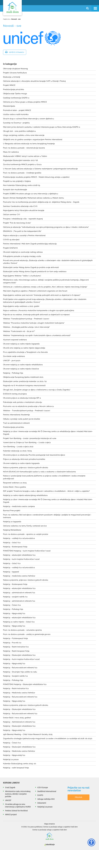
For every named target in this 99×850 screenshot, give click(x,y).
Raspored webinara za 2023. (15, 483)
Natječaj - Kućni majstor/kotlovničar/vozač (21, 659)
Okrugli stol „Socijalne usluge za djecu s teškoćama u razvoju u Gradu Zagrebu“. (37, 390)
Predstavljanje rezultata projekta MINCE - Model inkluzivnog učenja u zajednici (36, 177)
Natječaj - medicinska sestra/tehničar (19, 576)
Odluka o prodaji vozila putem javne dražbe (21, 419)
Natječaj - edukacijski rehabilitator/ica (19, 555)
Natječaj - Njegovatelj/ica (14, 613)
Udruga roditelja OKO (46, 799)
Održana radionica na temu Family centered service (25, 526)
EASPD (40, 795)
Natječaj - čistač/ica (11, 542)
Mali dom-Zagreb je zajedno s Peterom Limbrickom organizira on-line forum (35, 291)
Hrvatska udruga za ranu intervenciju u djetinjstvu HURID (18, 805)
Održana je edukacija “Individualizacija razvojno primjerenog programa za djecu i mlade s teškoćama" (46, 227)
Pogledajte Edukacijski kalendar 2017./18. (20, 160)
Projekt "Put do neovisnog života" (17, 223)
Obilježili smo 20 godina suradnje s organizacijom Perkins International (32, 139)
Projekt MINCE (9, 85)
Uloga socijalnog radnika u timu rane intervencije (23, 135)
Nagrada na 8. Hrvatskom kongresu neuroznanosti (24, 385)
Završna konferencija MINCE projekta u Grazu (22, 164)
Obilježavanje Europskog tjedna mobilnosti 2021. (23, 377)
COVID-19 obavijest (11, 240)
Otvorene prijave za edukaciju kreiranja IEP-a (22, 398)
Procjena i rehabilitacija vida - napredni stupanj (23, 219)
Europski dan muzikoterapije (15, 189)
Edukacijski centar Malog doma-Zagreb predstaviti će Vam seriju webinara (34, 271)
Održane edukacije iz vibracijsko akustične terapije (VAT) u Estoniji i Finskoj (34, 81)
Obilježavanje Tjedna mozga (15, 94)
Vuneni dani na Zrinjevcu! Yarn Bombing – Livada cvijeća (27, 442)
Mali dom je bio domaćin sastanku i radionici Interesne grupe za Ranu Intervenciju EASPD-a (41, 127)
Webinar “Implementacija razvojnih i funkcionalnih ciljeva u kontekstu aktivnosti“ (37, 335)
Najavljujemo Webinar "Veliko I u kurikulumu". (22, 276)
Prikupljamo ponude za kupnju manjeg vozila (22, 256)
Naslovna (6, 19)
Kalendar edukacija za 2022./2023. (17, 451)
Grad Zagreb (10, 787)
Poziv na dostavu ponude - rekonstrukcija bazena (24, 148)
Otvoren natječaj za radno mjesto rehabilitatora (23, 365)
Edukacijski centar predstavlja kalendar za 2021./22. (25, 381)
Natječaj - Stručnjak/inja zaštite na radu (20, 672)
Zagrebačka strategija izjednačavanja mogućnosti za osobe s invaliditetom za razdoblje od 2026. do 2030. (48, 738)
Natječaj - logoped (11, 572)
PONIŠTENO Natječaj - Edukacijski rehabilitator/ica (24, 684)
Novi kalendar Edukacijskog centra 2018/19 (21, 185)
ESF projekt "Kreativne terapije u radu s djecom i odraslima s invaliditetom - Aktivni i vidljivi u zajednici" (46, 491)
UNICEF (8, 800)
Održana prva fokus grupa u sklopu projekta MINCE (25, 102)
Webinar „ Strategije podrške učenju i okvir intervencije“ (26, 327)
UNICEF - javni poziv (11, 360)
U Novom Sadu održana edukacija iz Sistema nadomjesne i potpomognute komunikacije (40, 169)
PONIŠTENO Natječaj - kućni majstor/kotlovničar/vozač (27, 551)
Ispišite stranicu (16, 52)
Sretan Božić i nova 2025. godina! (17, 718)
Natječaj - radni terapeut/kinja (16, 768)
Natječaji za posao (11, 759)
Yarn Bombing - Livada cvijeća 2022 (18, 447)
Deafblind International (46, 791)
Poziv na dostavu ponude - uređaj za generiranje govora (26, 634)
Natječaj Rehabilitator (12, 530)
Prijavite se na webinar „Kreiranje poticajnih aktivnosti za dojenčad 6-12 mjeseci (36, 315)
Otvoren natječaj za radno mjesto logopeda (21, 344)
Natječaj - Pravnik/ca (12, 643)
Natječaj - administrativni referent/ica (19, 593)
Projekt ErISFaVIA (10, 248)
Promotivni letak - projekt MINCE (17, 110)
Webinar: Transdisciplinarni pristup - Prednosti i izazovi (26, 319)
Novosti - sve (15, 19)
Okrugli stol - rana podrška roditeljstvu (19, 131)
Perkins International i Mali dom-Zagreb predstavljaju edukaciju (30, 244)
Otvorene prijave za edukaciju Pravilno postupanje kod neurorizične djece (34, 455)
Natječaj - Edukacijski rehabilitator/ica (19, 655)
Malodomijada (9, 106)
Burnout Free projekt (11, 510)
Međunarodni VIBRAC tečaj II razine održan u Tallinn (25, 156)
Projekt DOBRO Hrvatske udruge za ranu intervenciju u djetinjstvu (30, 194)
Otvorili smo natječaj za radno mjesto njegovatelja (24, 348)
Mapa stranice (49, 824)
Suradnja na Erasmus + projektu (16, 123)
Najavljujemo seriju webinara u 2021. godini (21, 306)
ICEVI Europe (42, 787)
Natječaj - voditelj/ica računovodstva (19, 538)
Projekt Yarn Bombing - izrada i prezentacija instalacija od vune (29, 438)
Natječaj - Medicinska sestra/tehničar (19, 693)
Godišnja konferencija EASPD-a (16, 98)
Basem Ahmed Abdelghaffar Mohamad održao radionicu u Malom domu (33, 198)
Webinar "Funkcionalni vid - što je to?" (19, 331)
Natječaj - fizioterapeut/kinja (15, 547)
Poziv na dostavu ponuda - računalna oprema (22, 630)
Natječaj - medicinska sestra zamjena (19, 506)
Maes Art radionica (11, 152)
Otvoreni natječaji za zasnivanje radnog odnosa (23, 252)
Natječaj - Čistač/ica (12, 743)
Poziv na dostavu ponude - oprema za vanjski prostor (25, 534)
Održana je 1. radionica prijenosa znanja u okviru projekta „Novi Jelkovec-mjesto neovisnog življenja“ (45, 287)
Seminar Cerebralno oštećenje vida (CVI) (20, 206)
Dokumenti (41, 803)
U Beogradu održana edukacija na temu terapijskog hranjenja (29, 144)
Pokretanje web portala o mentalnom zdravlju (22, 402)
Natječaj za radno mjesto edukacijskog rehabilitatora (25, 495)
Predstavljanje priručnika (13, 89)
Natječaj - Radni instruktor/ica (16, 647)
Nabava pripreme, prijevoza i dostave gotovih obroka (25, 467)
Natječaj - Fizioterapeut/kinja (15, 638)
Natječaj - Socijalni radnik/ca (15, 676)
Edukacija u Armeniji (11, 77)
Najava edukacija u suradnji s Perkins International (24, 235)
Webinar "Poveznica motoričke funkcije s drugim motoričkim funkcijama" (34, 323)
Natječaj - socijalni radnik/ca (15, 597)
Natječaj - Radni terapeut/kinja (16, 651)
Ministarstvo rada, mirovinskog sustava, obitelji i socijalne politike (17, 794)
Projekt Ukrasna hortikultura (15, 73)
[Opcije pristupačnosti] (90, 841)
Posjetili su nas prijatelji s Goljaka (17, 181)
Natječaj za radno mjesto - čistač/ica (19, 622)
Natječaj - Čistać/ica (12, 605)
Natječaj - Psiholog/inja (13, 373)
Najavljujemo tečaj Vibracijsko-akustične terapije (23, 210)
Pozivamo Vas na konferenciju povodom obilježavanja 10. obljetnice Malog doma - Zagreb (41, 202)
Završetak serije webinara (14, 356)
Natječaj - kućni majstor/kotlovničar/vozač (21, 559)
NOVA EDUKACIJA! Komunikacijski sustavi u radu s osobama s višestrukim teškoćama (39, 472)
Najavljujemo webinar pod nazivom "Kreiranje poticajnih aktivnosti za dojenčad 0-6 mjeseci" (42, 295)
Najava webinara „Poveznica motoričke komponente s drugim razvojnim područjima (38, 310)
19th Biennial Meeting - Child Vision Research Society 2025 (27, 734)
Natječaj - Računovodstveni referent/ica (20, 668)
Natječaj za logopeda (12, 522)
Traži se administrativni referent (16, 423)
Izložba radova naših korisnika (15, 114)
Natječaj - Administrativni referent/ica (19, 722)
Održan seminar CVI (11, 214)
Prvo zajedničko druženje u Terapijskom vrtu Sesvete (25, 352)
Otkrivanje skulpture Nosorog (15, 69)
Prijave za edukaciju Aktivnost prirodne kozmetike (24, 459)
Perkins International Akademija (16, 415)
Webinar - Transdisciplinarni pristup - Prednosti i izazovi (26, 410)
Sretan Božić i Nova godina (14, 487)
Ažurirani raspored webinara (15, 340)
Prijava (78, 797)
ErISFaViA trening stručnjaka (15, 394)
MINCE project (11, 814)
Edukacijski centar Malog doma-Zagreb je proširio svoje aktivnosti (31, 267)
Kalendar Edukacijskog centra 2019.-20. (19, 764)
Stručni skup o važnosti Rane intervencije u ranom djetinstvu (28, 119)
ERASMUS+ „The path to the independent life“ (22, 231)
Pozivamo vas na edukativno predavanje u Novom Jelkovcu (28, 406)
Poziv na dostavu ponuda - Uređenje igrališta (22, 173)
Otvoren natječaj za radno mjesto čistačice (21, 369)
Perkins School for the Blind (16, 810)
